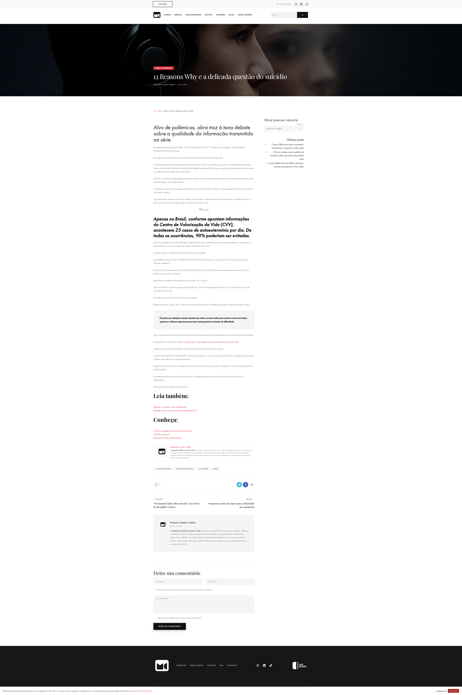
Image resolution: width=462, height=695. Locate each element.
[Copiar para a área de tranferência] (251, 484)
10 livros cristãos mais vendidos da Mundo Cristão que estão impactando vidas (287, 156)
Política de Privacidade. (143, 691)
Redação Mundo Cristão (183, 522)
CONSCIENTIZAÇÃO (184, 469)
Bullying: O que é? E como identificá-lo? (170, 407)
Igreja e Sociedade (164, 68)
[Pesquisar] (302, 15)
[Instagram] (296, 4)
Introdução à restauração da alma (167, 437)
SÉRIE (215, 469)
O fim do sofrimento (161, 434)
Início (155, 111)
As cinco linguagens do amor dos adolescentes (172, 430)
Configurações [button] (441, 691)
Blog (159, 111)
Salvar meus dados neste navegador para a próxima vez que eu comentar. (184, 589)
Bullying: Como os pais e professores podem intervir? (175, 410)
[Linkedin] (301, 4)
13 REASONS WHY (163, 469)
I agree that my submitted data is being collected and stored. (179, 618)
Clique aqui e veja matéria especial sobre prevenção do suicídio (211, 342)
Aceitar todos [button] (453, 691)
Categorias (300, 124)
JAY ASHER (203, 469)
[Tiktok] (306, 4)
